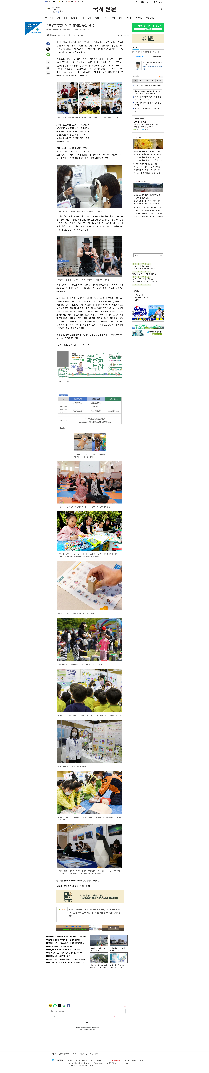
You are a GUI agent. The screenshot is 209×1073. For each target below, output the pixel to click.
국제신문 (79, 909)
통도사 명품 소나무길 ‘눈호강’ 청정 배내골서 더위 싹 (150, 203)
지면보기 (148, 2)
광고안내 (84, 1060)
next (163, 313)
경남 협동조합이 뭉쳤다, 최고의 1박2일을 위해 (148, 195)
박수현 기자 (49, 35)
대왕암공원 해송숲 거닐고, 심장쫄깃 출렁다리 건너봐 (150, 213)
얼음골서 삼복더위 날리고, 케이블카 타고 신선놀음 (149, 207)
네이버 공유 (48, 55)
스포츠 (105, 17)
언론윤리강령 (126, 1060)
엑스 (56, 2)
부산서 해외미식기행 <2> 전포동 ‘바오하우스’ (148, 157)
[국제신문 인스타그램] (82, 886)
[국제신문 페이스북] (66, 886)
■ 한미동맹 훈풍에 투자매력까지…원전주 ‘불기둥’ (63, 940)
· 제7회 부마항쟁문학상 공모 (142, 297)
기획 (113, 17)
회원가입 (141, 2)
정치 (58, 17)
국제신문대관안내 (94, 1054)
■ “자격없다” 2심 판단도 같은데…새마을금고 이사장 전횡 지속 (67, 936)
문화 (89, 17)
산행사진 (150, 127)
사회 (51, 17)
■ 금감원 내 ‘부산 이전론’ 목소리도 (58, 956)
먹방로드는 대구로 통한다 (142, 198)
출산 (94, 909)
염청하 (111, 912)
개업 (142, 124)
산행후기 (143, 127)
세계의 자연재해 (137, 52)
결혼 (145, 124)
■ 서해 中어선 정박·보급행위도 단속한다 (60, 946)
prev (133, 313)
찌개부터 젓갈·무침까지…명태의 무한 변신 (147, 170)
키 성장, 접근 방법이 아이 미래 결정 (144, 268)
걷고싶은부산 (74, 1054)
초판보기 (154, 2)
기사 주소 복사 (48, 68)
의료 (98, 909)
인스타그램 (80, 2)
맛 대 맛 (137, 137)
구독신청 (161, 2)
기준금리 (146, 52)
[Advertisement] (106, 136)
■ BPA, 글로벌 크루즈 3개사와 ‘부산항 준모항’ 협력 (63, 949)
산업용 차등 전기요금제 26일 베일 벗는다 (118, 949)
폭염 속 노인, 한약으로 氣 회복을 (143, 266)
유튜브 (71, 2)
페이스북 (49, 2)
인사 (134, 124)
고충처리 (134, 1060)
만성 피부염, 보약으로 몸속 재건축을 (144, 274)
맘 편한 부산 (87, 909)
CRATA (72, 909)
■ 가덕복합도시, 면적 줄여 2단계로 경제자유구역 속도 (64, 953)
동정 (153, 124)
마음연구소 (104, 912)
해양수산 (74, 17)
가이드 (136, 129)
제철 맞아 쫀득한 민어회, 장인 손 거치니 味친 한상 (149, 167)
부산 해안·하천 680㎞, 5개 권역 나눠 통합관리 (118, 966)
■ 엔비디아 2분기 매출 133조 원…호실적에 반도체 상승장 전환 (67, 943)
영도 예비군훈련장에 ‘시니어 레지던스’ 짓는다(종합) (98, 966)
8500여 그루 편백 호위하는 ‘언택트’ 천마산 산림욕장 (150, 216)
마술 (88, 912)
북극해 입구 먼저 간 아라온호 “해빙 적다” (98, 949)
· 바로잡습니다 (138, 295)
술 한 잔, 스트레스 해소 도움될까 (143, 279)
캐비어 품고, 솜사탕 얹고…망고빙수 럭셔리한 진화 (149, 154)
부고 (156, 124)
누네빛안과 (82, 912)
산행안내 (136, 127)
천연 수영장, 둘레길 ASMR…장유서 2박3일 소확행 (150, 201)
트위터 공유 (48, 49)
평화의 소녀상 (154, 52)
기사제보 (106, 1060)
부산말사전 (150, 17)
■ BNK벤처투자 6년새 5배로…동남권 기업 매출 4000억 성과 (67, 962)
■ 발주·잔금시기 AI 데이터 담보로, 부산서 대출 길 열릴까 (65, 959)
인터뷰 (121, 17)
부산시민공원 (110, 909)
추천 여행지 (139, 181)
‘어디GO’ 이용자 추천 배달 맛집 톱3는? (146, 164)
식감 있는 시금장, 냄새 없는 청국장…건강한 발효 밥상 (150, 173)
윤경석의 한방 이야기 (141, 284)
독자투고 (99, 1060)
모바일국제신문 (144, 1060)
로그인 (135, 2)
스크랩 (48, 73)
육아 (102, 909)
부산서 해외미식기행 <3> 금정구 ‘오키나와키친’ (149, 151)
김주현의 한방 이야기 (141, 277)
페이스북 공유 (48, 44)
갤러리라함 (95, 912)
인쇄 (48, 62)
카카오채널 (64, 2)
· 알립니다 (136, 300)
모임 (138, 124)
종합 (134, 80)
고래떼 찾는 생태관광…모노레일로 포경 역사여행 (149, 210)
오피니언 (139, 17)
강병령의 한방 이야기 (141, 264)
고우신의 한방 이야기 (141, 272)
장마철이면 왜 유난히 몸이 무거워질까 (145, 281)
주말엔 (96, 17)
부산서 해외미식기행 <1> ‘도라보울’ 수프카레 (148, 160)
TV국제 (129, 17)
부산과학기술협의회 (64, 1054)
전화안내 (77, 1060)
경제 (65, 17)
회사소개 (70, 1060)
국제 (82, 17)
